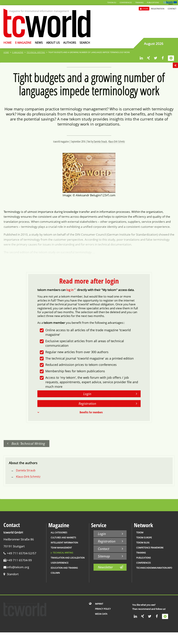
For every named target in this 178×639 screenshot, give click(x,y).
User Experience (59, 562)
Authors (69, 43)
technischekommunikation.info (154, 567)
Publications (153, 2)
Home (7, 43)
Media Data (101, 613)
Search (85, 43)
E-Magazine (23, 43)
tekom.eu (111, 2)
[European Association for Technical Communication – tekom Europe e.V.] (170, 3)
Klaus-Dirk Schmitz (116, 141)
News (39, 43)
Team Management (61, 547)
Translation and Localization (68, 557)
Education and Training (64, 567)
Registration (157, 8)
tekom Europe (144, 537)
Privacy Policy (103, 608)
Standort (13, 574)
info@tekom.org (18, 567)
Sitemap (104, 556)
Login (145, 8)
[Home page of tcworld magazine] (46, 36)
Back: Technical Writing (28, 443)
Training (139, 2)
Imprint (99, 603)
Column (55, 572)
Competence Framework (149, 547)
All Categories (59, 532)
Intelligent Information (64, 542)
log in (70, 290)
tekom (139, 532)
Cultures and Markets (63, 537)
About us (53, 43)
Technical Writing (36, 52)
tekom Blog (142, 542)
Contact (172, 8)
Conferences (126, 2)
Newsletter (105, 567)
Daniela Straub (100, 141)
